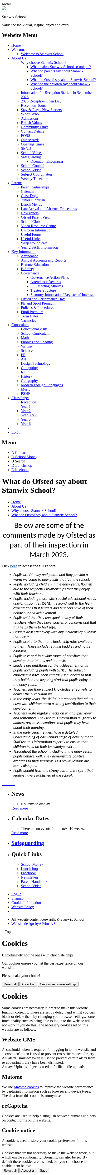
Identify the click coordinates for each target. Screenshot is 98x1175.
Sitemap (17, 898)
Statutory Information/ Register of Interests (62, 295)
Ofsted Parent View (35, 217)
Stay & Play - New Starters (41, 110)
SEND (26, 148)
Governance (30, 273)
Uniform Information (36, 230)
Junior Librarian (33, 200)
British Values (31, 123)
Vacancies (28, 320)
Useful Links (30, 239)
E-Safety (27, 269)
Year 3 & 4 (29, 415)
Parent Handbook (34, 882)
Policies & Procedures (37, 308)
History (26, 376)
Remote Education (35, 265)
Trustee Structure (43, 290)
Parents (16, 183)
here (13, 566)
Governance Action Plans (49, 277)
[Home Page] (4, 9)
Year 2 (26, 411)
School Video (31, 170)
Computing (29, 368)
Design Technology (35, 363)
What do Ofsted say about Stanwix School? (63, 80)
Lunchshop (29, 869)
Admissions (30, 118)
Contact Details (32, 131)
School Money (32, 864)
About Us (18, 58)
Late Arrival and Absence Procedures (49, 209)
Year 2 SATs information (39, 247)
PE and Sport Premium (38, 303)
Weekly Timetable (34, 179)
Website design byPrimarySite (35, 924)
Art (23, 359)
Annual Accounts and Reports (43, 260)
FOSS (25, 136)
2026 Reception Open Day (41, 101)
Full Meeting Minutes (46, 286)
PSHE (25, 394)
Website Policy (22, 907)
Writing (26, 346)
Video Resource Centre (38, 226)
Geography (29, 381)
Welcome (18, 50)
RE (23, 372)
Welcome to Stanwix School (42, 54)
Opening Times (32, 144)
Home (16, 45)
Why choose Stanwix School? (43, 62)
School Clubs (31, 222)
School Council (32, 166)
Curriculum (20, 325)
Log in (16, 432)
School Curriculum (35, 333)
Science (27, 351)
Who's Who (30, 114)
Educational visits (34, 329)
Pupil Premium (32, 312)
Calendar (27, 191)
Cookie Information (26, 903)
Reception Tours (33, 105)
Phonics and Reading (37, 342)
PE (23, 355)
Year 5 (26, 419)
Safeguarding (31, 157)
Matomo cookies (26, 1087)
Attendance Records (45, 282)
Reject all (10, 984)
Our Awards (30, 140)
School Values (31, 153)
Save (43, 1170)
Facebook (28, 873)
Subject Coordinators (37, 174)
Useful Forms (31, 234)
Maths (25, 338)
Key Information (23, 252)
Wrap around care (34, 243)
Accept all (28, 984)
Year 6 (26, 424)
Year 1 (26, 406)
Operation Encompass (47, 161)
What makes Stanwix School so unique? (60, 67)
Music (25, 389)
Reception (28, 402)
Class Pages (20, 398)
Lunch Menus (31, 204)
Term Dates (29, 316)
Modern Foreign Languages (42, 385)
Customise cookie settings (58, 984)
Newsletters (30, 213)
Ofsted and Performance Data (43, 299)
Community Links (34, 127)
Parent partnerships (35, 187)
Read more (19, 808)
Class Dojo (29, 196)
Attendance (29, 256)
